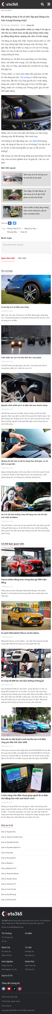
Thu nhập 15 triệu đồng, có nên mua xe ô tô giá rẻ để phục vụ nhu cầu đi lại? (35, 194)
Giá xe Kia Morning (8, 894)
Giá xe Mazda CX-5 (8, 868)
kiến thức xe (30, 965)
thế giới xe (29, 969)
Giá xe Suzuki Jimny (9, 879)
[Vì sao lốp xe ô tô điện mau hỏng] (26, 289)
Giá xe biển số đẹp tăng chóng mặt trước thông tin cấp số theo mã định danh (36, 210)
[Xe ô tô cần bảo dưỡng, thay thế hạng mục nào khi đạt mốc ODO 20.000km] (26, 497)
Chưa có (30, 25)
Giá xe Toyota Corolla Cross (12, 837)
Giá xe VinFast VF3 (8, 900)
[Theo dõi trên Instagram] (20, 988)
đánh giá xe (6, 955)
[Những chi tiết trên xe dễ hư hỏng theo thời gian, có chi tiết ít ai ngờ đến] (26, 443)
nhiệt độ (36, 141)
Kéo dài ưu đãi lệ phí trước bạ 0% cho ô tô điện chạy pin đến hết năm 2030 (23, 741)
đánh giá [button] (6, 947)
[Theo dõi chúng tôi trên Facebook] (3, 988)
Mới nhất (22, 258)
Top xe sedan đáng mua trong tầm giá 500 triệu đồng (24, 581)
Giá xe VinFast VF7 (8, 884)
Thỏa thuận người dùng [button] (11, 1001)
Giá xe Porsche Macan (10, 873)
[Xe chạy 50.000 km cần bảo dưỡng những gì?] (26, 663)
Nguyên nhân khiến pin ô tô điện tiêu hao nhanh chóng (24, 405)
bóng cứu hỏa (30, 228)
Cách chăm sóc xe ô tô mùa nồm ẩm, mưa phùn (21, 357)
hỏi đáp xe (29, 951)
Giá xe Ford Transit (8, 889)
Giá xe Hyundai (7, 853)
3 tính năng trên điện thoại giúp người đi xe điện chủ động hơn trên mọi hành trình (24, 797)
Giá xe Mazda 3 (7, 863)
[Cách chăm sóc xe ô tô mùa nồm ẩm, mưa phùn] (26, 340)
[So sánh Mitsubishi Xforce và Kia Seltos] (26, 615)
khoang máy (12, 232)
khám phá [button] (29, 962)
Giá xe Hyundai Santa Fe (10, 847)
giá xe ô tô (7, 976)
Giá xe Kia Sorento (8, 858)
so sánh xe (6, 951)
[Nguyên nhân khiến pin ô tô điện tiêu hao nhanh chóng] (26, 387)
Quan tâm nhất (8, 258)
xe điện (28, 933)
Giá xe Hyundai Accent (10, 842)
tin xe (4, 941)
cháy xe (24, 232)
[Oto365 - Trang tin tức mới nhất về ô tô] (11, 4)
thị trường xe (7, 937)
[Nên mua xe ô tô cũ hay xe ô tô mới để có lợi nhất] (12, 179)
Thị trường (25, 77)
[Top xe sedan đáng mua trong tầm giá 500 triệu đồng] (26, 562)
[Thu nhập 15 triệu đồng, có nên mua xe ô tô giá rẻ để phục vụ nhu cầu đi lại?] (12, 195)
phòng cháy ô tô (14, 228)
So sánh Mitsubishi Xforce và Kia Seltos (20, 633)
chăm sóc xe (7, 965)
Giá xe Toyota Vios (8, 832)
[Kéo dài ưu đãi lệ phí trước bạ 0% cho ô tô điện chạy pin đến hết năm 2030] (26, 721)
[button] (44, 4)
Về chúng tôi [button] (6, 1006)
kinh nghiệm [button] (7, 962)
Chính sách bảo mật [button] (9, 997)
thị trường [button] (6, 933)
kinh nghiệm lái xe (9, 969)
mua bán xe (29, 955)
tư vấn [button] (28, 947)
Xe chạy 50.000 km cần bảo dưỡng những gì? (22, 680)
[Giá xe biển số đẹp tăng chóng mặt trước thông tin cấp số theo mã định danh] (12, 211)
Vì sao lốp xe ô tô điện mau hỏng (15, 307)
